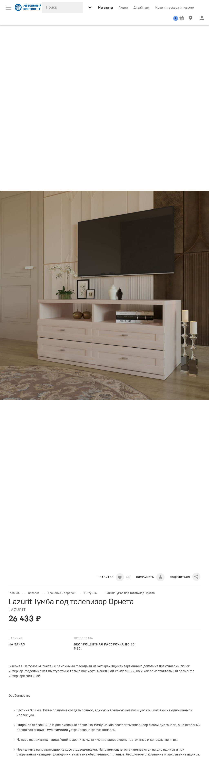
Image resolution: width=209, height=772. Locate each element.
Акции (123, 7)
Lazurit (17, 610)
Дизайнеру (141, 7)
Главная (14, 593)
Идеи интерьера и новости (174, 7)
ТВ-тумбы (90, 593)
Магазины (105, 7)
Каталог (33, 593)
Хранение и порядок (61, 593)
